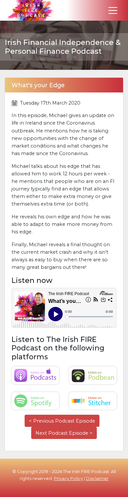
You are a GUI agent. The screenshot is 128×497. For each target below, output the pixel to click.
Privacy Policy (68, 478)
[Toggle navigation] (113, 10)
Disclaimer (97, 478)
